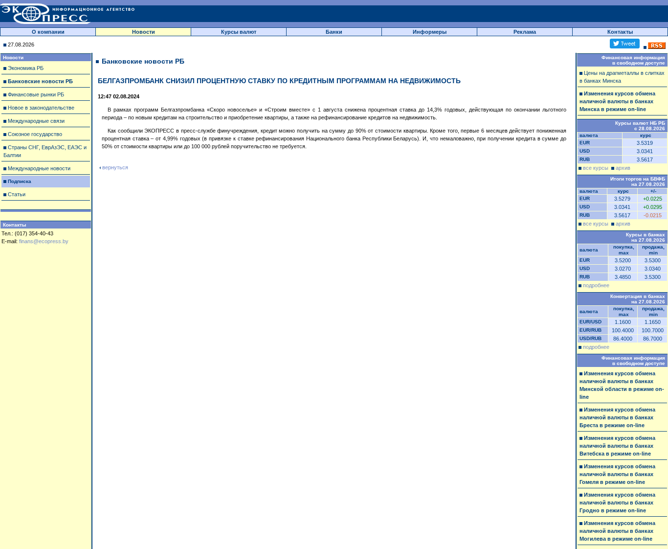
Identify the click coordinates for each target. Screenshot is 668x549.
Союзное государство (35, 134)
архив (623, 168)
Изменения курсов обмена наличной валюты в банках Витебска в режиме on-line (617, 446)
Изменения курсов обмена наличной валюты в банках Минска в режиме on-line (617, 101)
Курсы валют (238, 32)
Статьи (16, 194)
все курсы (595, 168)
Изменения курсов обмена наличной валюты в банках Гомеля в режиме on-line (617, 474)
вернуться (115, 167)
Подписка (19, 181)
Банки (334, 32)
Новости (143, 32)
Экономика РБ (26, 68)
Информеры (429, 32)
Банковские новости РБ (40, 81)
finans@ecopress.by (43, 241)
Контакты (620, 32)
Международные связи (36, 121)
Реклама (524, 32)
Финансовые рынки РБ (36, 94)
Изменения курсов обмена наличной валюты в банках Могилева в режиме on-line (617, 531)
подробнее (596, 285)
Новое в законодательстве (41, 108)
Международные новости (39, 168)
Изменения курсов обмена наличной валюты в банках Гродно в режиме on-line (617, 502)
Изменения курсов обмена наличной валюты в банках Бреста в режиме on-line (617, 417)
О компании (48, 32)
